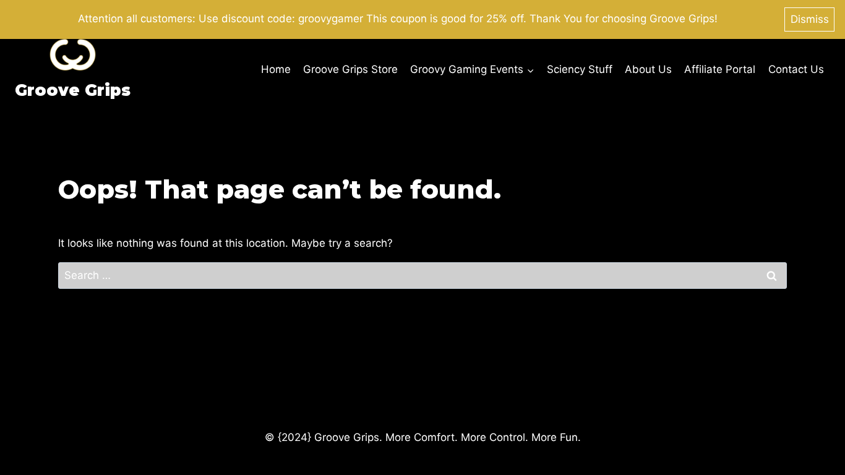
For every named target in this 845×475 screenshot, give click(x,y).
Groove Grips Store (350, 69)
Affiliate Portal (719, 69)
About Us (648, 69)
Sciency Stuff (579, 69)
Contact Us (796, 69)
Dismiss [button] (810, 19)
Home (276, 69)
